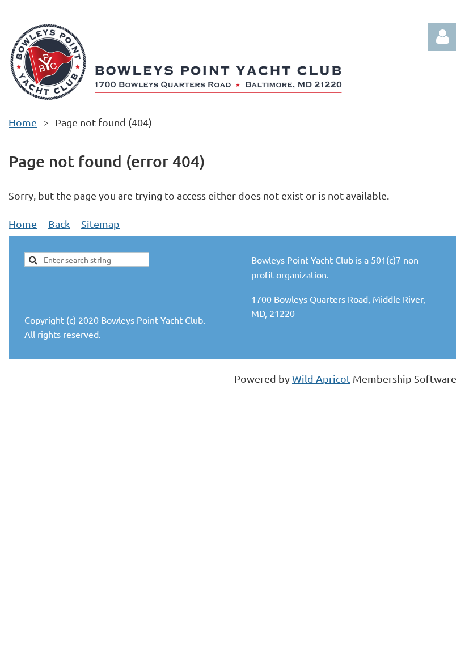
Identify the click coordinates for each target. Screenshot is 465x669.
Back (59, 224)
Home (23, 122)
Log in (442, 37)
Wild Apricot (321, 378)
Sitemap (100, 224)
